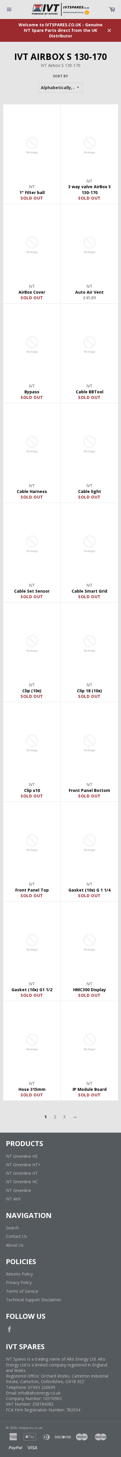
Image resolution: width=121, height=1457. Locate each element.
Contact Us (16, 1236)
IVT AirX (13, 1199)
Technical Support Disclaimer (33, 1299)
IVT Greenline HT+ (23, 1164)
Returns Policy (19, 1274)
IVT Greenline (18, 1190)
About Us (14, 1245)
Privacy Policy (19, 1282)
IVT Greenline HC (22, 1181)
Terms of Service (22, 1291)
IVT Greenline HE (22, 1156)
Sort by (60, 76)
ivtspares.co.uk (30, 1427)
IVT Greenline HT (22, 1173)
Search (12, 1228)
